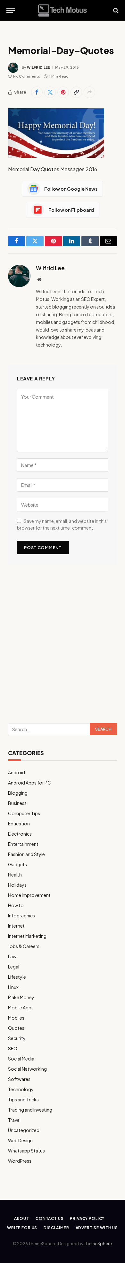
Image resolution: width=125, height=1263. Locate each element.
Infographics (21, 915)
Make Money (21, 997)
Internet (16, 926)
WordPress (19, 1161)
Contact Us (49, 1218)
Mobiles (16, 1018)
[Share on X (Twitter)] (50, 92)
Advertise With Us (97, 1227)
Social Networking (27, 1069)
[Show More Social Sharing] (89, 92)
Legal (13, 966)
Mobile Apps (21, 1007)
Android (16, 772)
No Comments (26, 76)
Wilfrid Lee (38, 67)
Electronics (20, 834)
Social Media (21, 1058)
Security (17, 1038)
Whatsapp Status (26, 1150)
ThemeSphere (98, 1243)
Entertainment (23, 844)
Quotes (16, 1028)
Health (15, 874)
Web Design (20, 1140)
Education (19, 823)
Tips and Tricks (23, 1099)
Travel (14, 1120)
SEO (12, 1048)
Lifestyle (17, 977)
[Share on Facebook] (37, 92)
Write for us (22, 1227)
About (21, 1218)
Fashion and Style (26, 854)
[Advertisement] (62, 646)
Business (17, 803)
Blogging (18, 793)
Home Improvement (29, 895)
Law (12, 956)
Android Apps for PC (29, 782)
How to (16, 905)
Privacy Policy (87, 1218)
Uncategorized (23, 1130)
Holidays (17, 885)
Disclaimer (56, 1227)
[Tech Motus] (63, 10)
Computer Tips (24, 813)
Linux (13, 987)
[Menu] (10, 10)
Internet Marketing (27, 936)
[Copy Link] (76, 92)
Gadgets (17, 864)
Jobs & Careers (23, 946)
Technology (21, 1089)
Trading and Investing (30, 1110)
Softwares (19, 1079)
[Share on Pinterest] (63, 92)
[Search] (115, 10)
